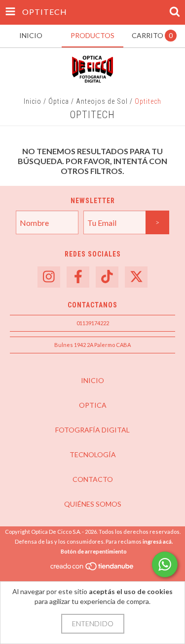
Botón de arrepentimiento (94, 551)
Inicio (32, 101)
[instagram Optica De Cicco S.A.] (48, 277)
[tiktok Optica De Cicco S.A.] (107, 277)
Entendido (92, 623)
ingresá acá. (158, 541)
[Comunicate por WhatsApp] (165, 564)
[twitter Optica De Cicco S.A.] (136, 277)
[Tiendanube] (92, 568)
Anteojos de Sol (102, 101)
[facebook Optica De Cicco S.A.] (78, 277)
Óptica (58, 101)
